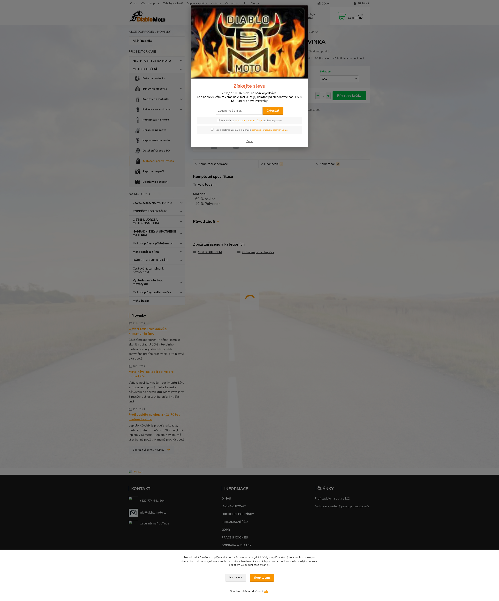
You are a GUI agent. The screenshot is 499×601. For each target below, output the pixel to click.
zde (266, 591)
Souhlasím (262, 577)
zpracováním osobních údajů (248, 120)
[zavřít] (301, 11)
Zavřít (249, 141)
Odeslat (273, 110)
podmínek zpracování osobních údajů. (270, 130)
